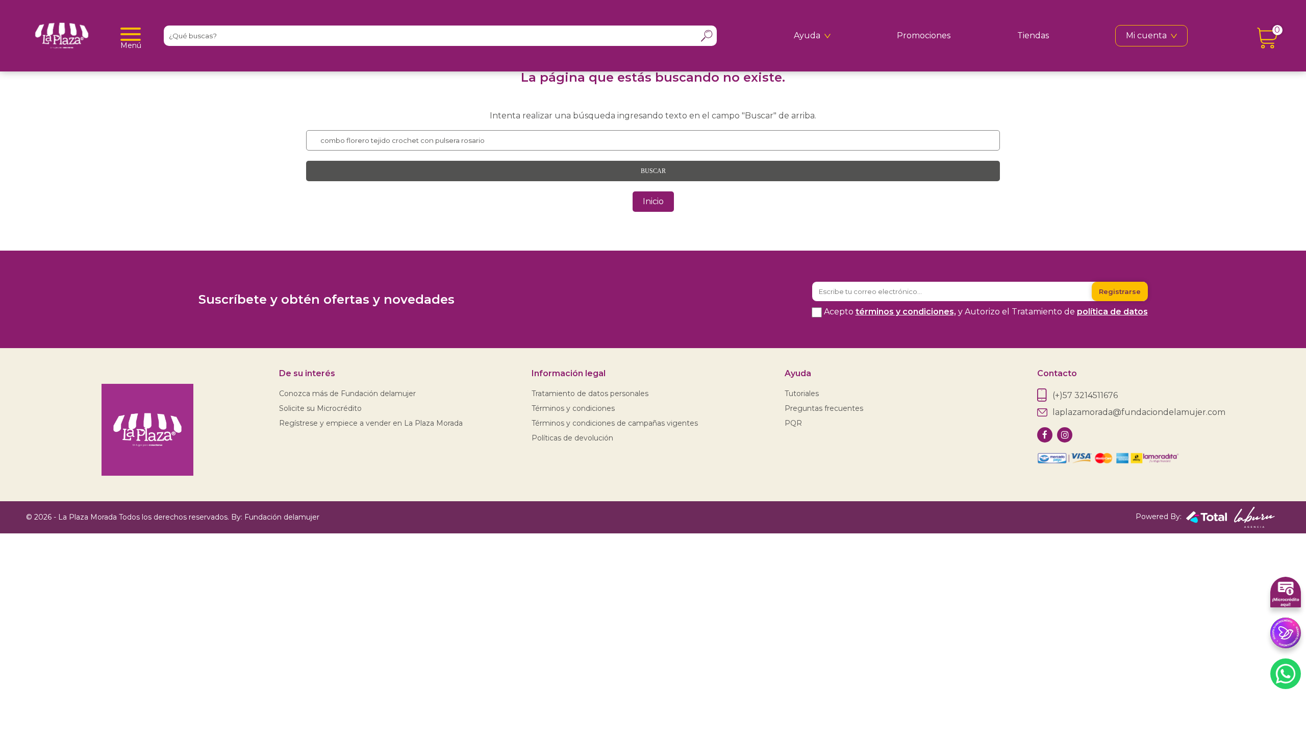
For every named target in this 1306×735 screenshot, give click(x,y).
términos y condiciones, (906, 311)
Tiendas (1033, 35)
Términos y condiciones (573, 408)
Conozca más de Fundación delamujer (347, 393)
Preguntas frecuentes (824, 408)
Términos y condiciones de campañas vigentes (615, 423)
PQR (793, 423)
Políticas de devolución (572, 438)
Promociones (923, 35)
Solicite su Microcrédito (320, 408)
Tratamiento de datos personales (590, 393)
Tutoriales (802, 393)
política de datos (1112, 311)
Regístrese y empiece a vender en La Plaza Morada (371, 423)
